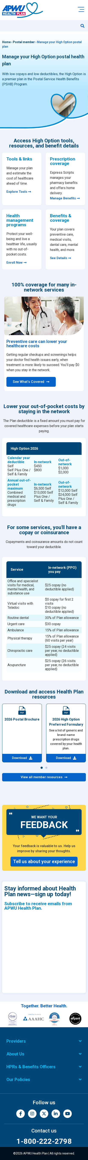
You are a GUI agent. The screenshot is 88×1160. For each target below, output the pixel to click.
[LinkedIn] (55, 1113)
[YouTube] (67, 1113)
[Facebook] (20, 1113)
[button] (82, 25)
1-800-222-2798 (44, 1141)
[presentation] (44, 475)
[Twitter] (44, 1113)
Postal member (24, 42)
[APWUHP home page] (22, 10)
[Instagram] (32, 1113)
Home (6, 42)
